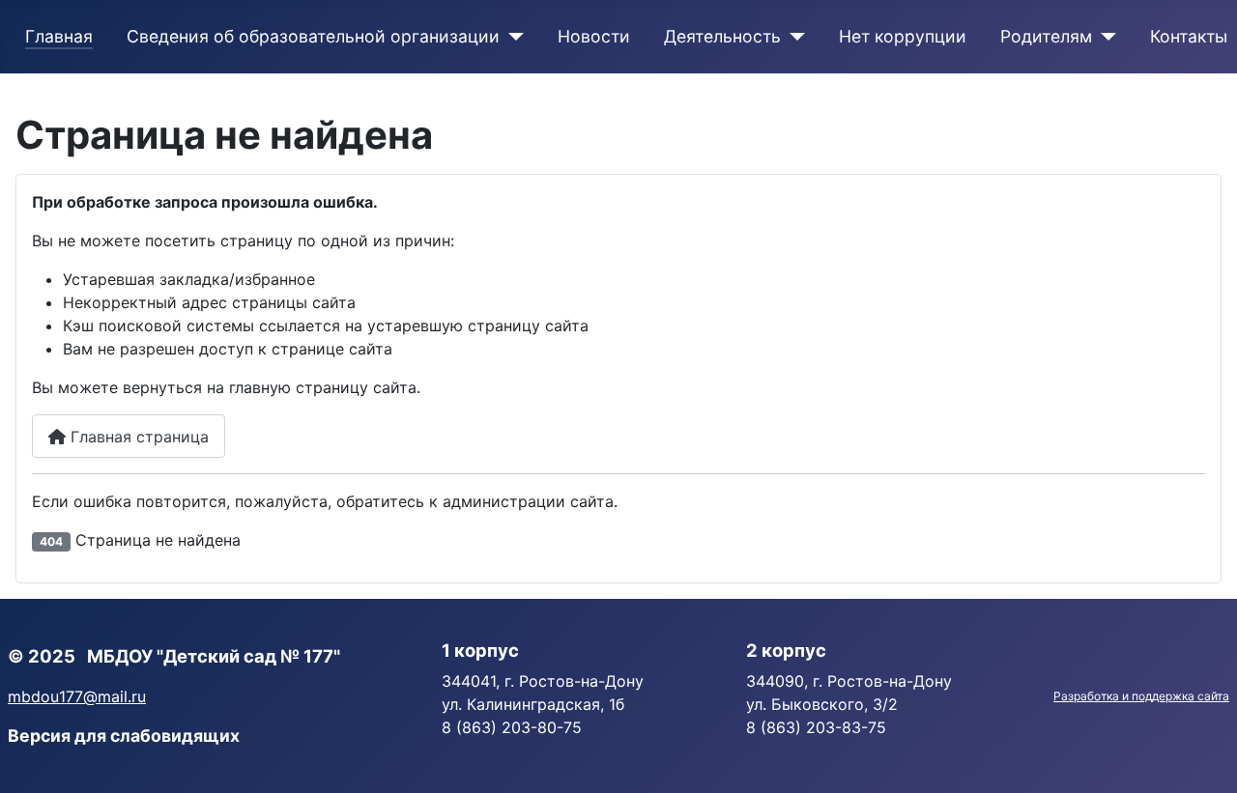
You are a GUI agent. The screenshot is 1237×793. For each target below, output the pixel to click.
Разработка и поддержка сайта (1141, 696)
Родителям (1046, 36)
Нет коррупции (902, 36)
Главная (59, 36)
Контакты (1188, 36)
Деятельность (722, 36)
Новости (594, 36)
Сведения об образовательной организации (313, 36)
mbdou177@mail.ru (77, 696)
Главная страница (137, 436)
